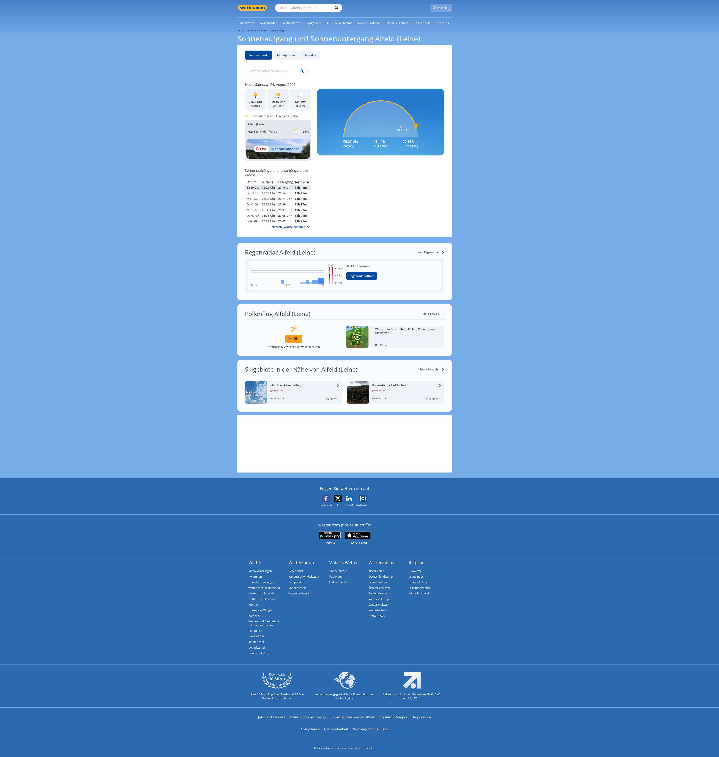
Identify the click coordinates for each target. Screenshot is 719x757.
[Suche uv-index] (301, 71)
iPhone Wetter (338, 571)
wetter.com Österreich (262, 599)
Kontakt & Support (394, 717)
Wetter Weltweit (379, 604)
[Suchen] (336, 8)
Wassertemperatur (301, 593)
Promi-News (377, 616)
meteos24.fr (256, 636)
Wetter (254, 562)
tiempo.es (254, 630)
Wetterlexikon (378, 610)
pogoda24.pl (256, 647)
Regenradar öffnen (361, 276)
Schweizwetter (378, 582)
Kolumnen (255, 576)
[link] (247, 23)
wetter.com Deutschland (264, 588)
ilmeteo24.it (256, 642)
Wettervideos (381, 562)
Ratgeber (417, 562)
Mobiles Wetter (343, 562)
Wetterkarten (301, 562)
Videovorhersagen (260, 571)
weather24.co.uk (259, 653)
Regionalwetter (378, 593)
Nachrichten (376, 571)
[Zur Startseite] (252, 7)
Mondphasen (286, 55)
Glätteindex (416, 576)
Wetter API (255, 616)
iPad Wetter (336, 576)
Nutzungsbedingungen (370, 729)
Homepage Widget (260, 610)
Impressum (422, 717)
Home (240, 30)
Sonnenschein (298, 588)
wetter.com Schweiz (261, 593)
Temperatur (296, 582)
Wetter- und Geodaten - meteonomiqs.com (263, 623)
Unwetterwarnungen (261, 582)
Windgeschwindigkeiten (304, 576)
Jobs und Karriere (271, 717)
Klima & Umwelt (419, 593)
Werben (253, 604)
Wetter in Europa (379, 599)
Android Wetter (338, 582)
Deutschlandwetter (381, 576)
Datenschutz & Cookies (308, 717)
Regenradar (296, 571)
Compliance (310, 729)
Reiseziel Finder (419, 582)
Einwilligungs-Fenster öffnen (352, 717)
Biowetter (415, 571)
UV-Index (310, 55)
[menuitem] (247, 23)
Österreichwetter (379, 588)
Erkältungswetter (419, 588)
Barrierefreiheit (336, 729)
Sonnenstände (259, 55)
